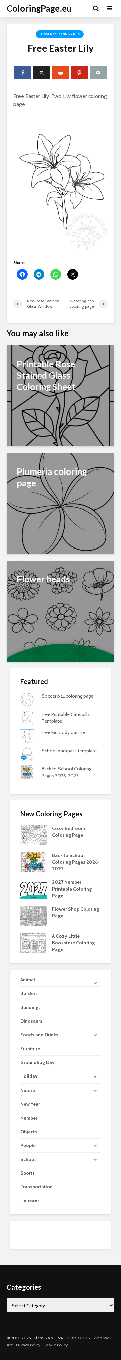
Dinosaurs (31, 1021)
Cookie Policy (55, 1344)
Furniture (30, 1049)
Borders (29, 993)
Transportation (36, 1187)
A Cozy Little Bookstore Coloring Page (73, 942)
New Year (30, 1104)
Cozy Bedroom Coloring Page (68, 831)
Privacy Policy (28, 1344)
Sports (27, 1173)
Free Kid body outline (63, 732)
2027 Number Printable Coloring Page (72, 889)
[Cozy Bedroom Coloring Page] (33, 835)
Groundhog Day (37, 1062)
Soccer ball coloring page (67, 696)
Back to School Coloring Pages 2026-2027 (76, 862)
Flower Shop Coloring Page (75, 912)
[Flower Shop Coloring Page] (33, 915)
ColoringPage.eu (39, 8)
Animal (27, 980)
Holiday (29, 1076)
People (28, 1145)
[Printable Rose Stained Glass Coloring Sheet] (60, 395)
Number (28, 1118)
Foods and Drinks (39, 1035)
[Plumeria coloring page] (60, 503)
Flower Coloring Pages (59, 34)
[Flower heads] (60, 610)
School (28, 1159)
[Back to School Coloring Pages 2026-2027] (33, 862)
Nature (27, 1090)
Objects (28, 1132)
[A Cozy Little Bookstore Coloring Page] (33, 942)
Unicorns (30, 1201)
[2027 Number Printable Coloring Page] (33, 888)
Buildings (30, 1007)
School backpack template (69, 751)
